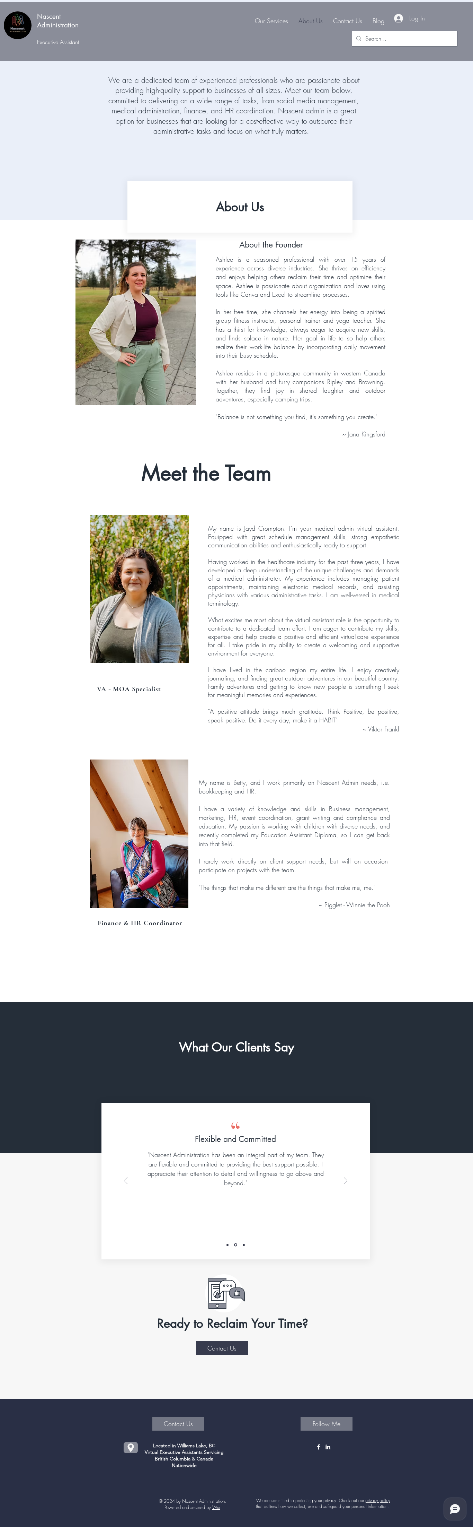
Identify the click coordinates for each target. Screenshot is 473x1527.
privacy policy (377, 1500)
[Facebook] (318, 1446)
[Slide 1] (227, 1245)
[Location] (131, 1447)
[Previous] (125, 1181)
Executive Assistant (58, 42)
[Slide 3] (244, 1245)
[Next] (345, 1181)
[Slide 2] (235, 1245)
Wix (216, 1507)
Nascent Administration (58, 20)
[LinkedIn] (327, 1446)
